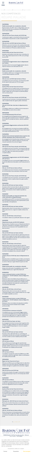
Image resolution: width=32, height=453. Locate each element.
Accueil (2, 10)
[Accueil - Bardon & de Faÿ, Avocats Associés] (16, 3)
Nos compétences (8, 10)
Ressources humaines (17, 10)
